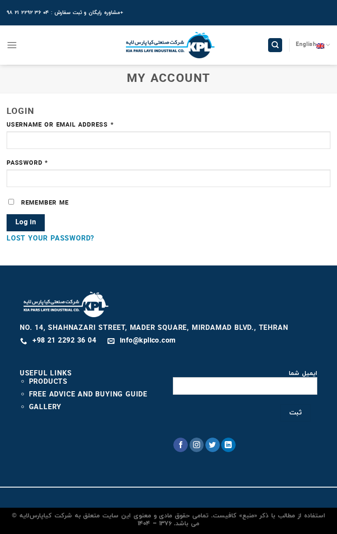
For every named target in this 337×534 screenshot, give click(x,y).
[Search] (275, 45)
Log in (25, 222)
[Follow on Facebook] (180, 445)
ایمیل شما (303, 374)
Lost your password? (50, 239)
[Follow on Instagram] (197, 445)
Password (43, 163)
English (306, 45)
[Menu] (12, 45)
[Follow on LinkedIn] (228, 445)
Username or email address (76, 125)
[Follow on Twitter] (212, 445)
